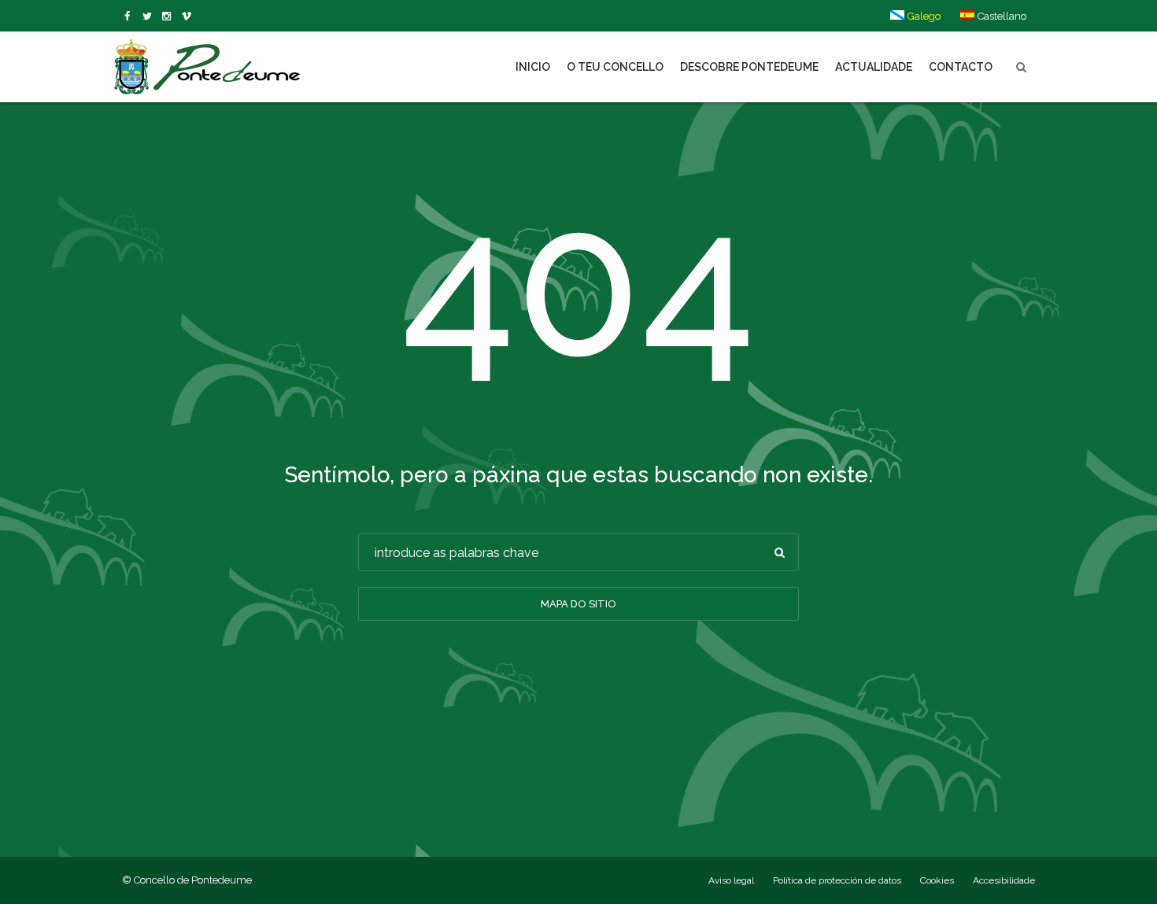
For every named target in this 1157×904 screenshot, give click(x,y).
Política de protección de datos (837, 880)
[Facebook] (130, 16)
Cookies (937, 880)
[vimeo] (150, 16)
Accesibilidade (1004, 880)
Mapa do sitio (578, 604)
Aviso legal (731, 880)
